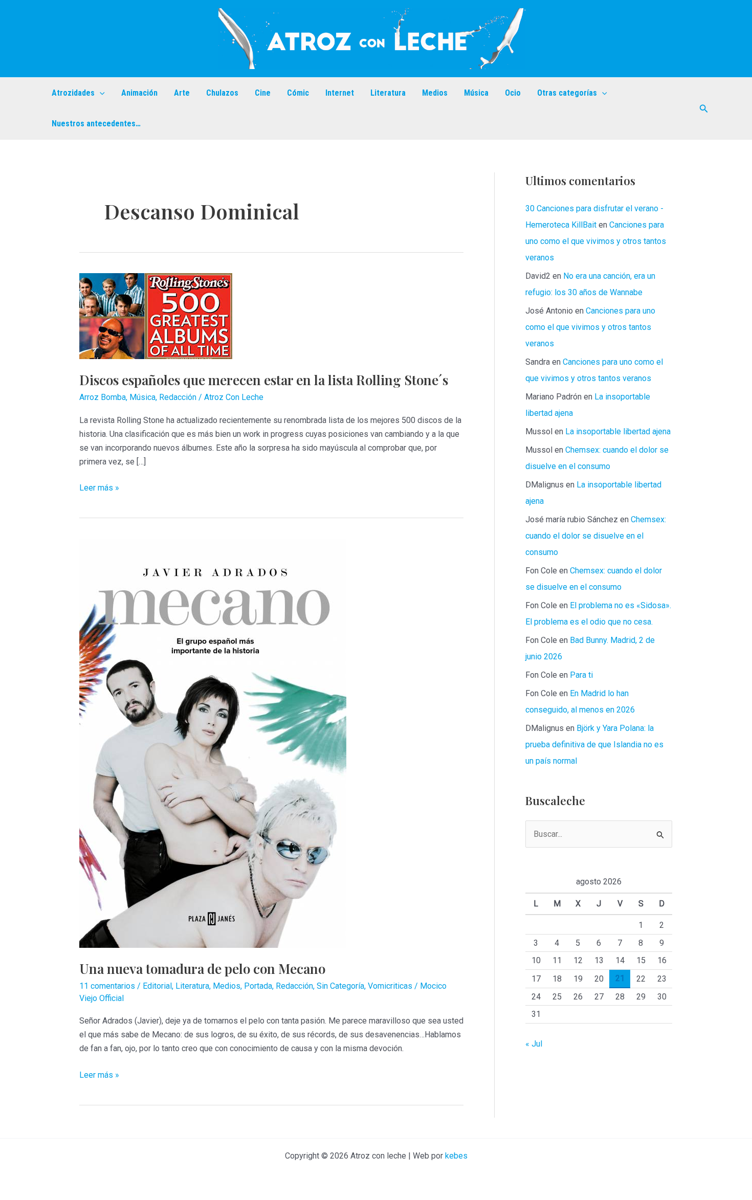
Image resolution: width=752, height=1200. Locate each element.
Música (476, 93)
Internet (339, 93)
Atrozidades (73, 93)
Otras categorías (567, 93)
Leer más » (99, 488)
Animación (139, 93)
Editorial (157, 986)
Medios (435, 93)
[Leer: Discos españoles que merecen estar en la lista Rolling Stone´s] (155, 315)
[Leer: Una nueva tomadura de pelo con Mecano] (212, 743)
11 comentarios (107, 986)
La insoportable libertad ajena (618, 431)
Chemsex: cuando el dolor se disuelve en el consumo (595, 536)
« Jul (533, 1044)
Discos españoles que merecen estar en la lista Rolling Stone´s (263, 380)
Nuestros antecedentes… (96, 123)
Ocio (513, 93)
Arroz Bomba (102, 397)
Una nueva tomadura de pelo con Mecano (202, 968)
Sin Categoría (340, 986)
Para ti (581, 675)
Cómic (298, 93)
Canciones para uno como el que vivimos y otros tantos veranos (595, 241)
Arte (182, 93)
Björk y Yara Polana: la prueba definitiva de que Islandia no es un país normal (594, 744)
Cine (263, 93)
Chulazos (222, 93)
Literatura (388, 93)
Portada (258, 986)
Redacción (177, 397)
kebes (456, 1156)
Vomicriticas (390, 986)
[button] (100, 93)
